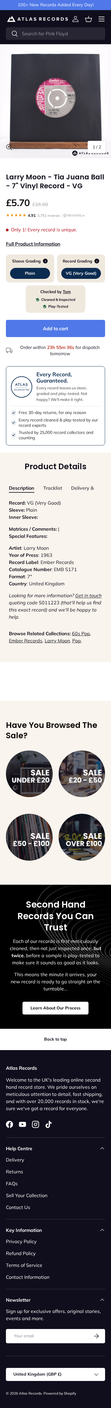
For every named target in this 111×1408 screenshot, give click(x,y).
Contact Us (18, 1207)
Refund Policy (21, 1253)
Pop (76, 641)
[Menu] (101, 19)
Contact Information (27, 1277)
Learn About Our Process (55, 1008)
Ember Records (25, 641)
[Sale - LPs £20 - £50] (82, 773)
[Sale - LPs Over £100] (82, 837)
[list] (55, 101)
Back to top (55, 1039)
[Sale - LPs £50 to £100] (29, 837)
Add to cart (55, 328)
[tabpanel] (55, 559)
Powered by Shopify (60, 1393)
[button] (88, 19)
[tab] (21, 487)
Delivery (15, 1160)
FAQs (12, 1183)
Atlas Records (30, 1393)
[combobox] (55, 33)
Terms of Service (24, 1265)
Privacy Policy (21, 1241)
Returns (14, 1172)
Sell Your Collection (26, 1195)
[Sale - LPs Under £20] (29, 773)
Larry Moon (57, 641)
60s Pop (81, 633)
